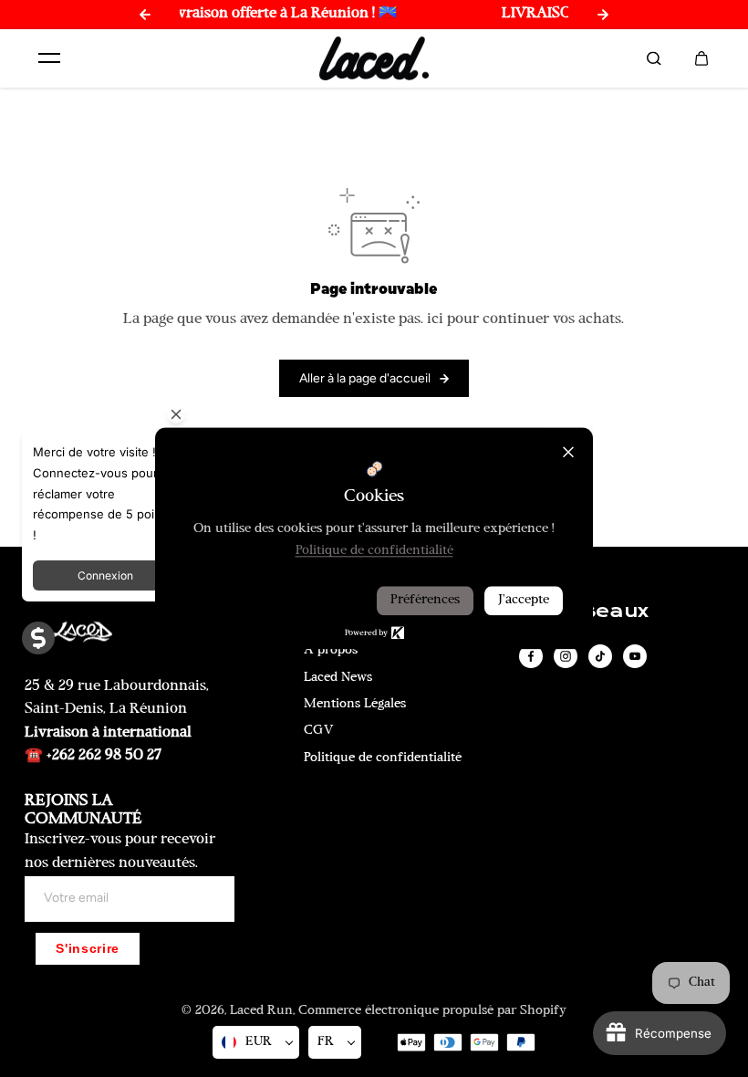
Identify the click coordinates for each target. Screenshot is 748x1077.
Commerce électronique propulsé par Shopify (432, 1011)
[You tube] (635, 656)
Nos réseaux (581, 611)
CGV (319, 730)
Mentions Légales (355, 704)
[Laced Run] (374, 59)
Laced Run (261, 1011)
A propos (331, 650)
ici (435, 319)
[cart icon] (701, 58)
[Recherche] (654, 58)
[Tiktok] (600, 656)
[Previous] (145, 15)
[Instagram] (565, 656)
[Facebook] (531, 656)
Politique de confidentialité (383, 758)
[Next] (603, 15)
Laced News (338, 678)
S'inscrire (87, 949)
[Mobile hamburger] (49, 58)
